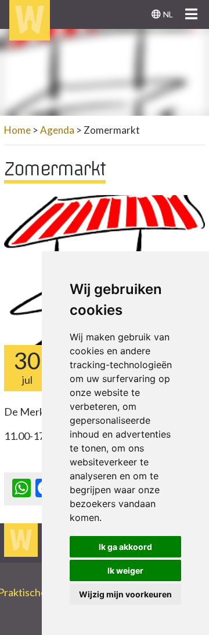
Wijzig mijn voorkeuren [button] (125, 594)
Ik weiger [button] (125, 570)
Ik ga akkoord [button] (125, 547)
